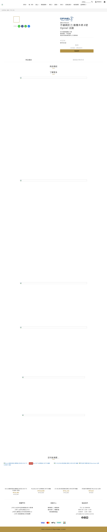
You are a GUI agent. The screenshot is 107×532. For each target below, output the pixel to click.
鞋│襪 (31, 4)
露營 (56, 4)
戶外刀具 (12, 10)
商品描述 (28, 60)
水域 (61, 4)
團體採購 (56, 509)
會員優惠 (76, 4)
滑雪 (24, 4)
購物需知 (50, 507)
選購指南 (56, 507)
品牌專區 (83, 4)
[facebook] (22, 26)
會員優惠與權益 (53, 512)
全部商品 (4, 10)
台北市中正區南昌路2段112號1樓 (24, 507)
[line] (19, 26)
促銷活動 (68, 4)
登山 (37, 4)
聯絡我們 (76, 51)
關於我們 (50, 509)
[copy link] (29, 26)
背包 (50, 4)
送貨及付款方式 (78, 60)
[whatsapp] (25, 26)
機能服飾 (43, 4)
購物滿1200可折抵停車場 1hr (24, 512)
